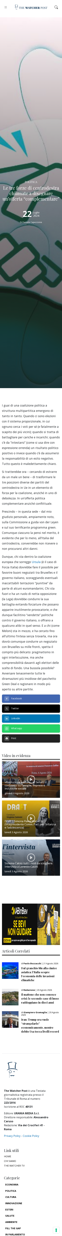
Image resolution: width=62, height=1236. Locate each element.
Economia (11, 1184)
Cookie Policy (31, 1136)
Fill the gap (13, 1228)
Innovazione (13, 1203)
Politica (10, 1190)
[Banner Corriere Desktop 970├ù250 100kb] (31, 924)
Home (7, 1156)
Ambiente (11, 1222)
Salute (9, 1215)
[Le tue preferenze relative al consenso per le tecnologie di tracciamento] (56, 1230)
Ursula (36, 562)
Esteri (9, 1209)
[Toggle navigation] (5, 7)
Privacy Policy (12, 1136)
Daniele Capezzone (32, 222)
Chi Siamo (10, 1161)
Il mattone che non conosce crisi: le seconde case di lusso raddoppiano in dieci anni (40, 998)
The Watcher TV (14, 1165)
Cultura (10, 1197)
